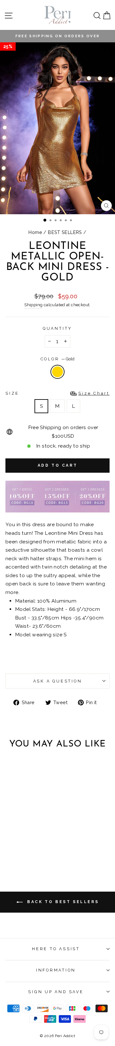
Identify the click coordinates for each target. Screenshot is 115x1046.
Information (56, 970)
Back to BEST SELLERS (62, 902)
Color (58, 359)
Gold (57, 371)
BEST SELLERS (65, 232)
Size (57, 393)
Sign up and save (55, 991)
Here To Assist (56, 948)
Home (35, 232)
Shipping (33, 304)
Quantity (57, 328)
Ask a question (57, 681)
